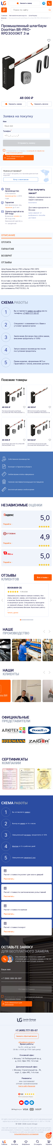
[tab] (26, 235)
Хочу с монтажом (20, 179)
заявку (27, 812)
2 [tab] (21, 619)
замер (22, 823)
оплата (16, 216)
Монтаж (15, 846)
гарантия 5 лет (30, 858)
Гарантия (7, 249)
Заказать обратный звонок (26, 1036)
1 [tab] (20, 619)
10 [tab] (32, 619)
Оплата (6, 242)
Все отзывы (42, 577)
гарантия (8, 207)
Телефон (7, 131)
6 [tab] (27, 619)
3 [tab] (23, 619)
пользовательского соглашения (26, 1134)
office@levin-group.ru (26, 1042)
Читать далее (12, 613)
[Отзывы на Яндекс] (26, 1095)
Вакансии (31, 1086)
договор (27, 835)
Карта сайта (23, 1086)
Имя (4, 121)
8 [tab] (29, 619)
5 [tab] (25, 619)
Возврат (6, 255)
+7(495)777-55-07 (31, 313)
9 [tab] (31, 619)
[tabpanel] (26, 65)
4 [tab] (24, 619)
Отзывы (6, 262)
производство (10, 196)
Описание (8, 235)
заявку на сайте (34, 311)
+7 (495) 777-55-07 (26, 1030)
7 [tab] (28, 619)
